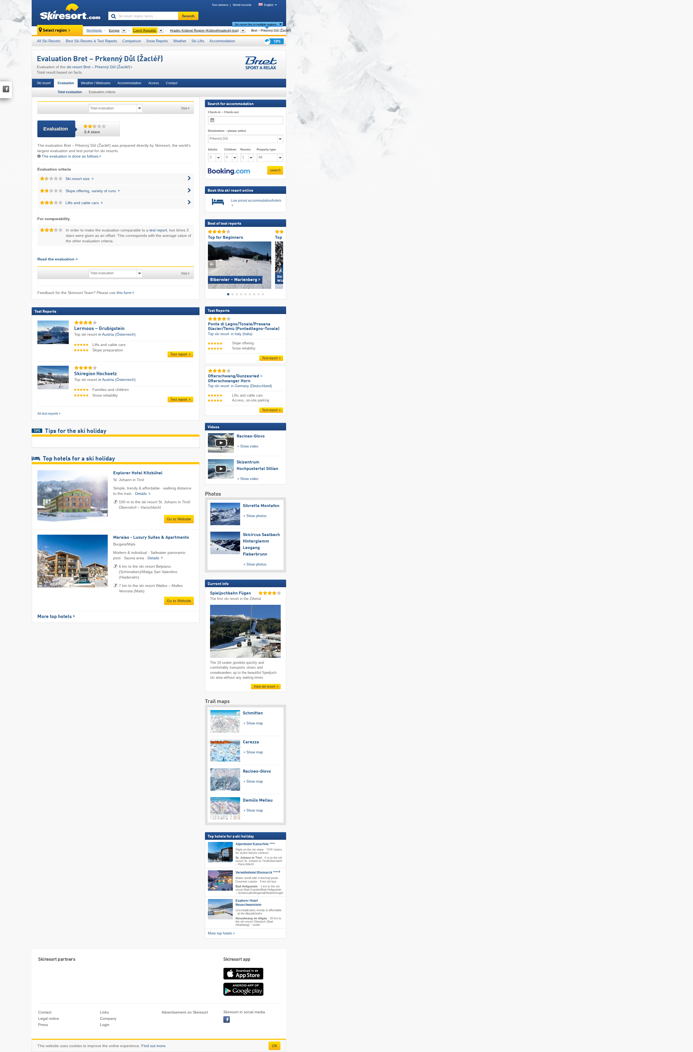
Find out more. (153, 1046)
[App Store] (243, 980)
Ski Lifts (197, 41)
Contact (171, 83)
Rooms (245, 149)
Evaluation (66, 83)
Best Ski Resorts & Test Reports (91, 41)
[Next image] (279, 264)
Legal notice (48, 1018)
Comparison (131, 41)
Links (104, 1012)
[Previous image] (212, 264)
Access (153, 83)
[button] (229, 171)
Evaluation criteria (102, 92)
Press (43, 1024)
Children (230, 149)
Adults (212, 149)
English (268, 4)
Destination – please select (227, 130)
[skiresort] (67, 13)
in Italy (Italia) (241, 334)
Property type (266, 149)
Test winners (220, 4)
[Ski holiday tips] (273, 41)
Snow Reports (157, 41)
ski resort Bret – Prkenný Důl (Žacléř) (98, 67)
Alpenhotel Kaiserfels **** (255, 844)
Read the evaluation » (57, 259)
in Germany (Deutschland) (251, 386)
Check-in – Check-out (223, 112)
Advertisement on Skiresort (185, 1012)
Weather (179, 41)
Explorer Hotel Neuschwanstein (248, 903)
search (275, 170)
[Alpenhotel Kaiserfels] (220, 852)
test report (158, 230)
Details (141, 493)
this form (124, 292)
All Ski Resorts (49, 41)
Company (108, 1018)
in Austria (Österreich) (117, 334)
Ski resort (44, 83)
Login (104, 1024)
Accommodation (222, 41)
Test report (179, 354)
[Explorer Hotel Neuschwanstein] (220, 909)
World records (242, 4)
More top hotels (54, 616)
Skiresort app (236, 959)
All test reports (47, 414)
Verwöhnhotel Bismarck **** (258, 872)
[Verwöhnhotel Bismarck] (220, 880)
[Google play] (243, 995)
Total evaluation (70, 92)
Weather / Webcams (95, 83)
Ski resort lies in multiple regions (256, 24)
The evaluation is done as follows (70, 156)
